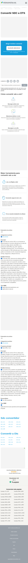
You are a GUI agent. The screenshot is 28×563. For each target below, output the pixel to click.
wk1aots (11, 442)
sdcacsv (18, 426)
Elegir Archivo (14, 48)
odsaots (18, 437)
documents (5, 236)
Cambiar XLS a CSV (18, 510)
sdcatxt (18, 421)
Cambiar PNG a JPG (18, 507)
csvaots (3, 442)
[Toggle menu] (26, 3)
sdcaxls (3, 421)
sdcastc (3, 426)
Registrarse (16, 52)
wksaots (18, 442)
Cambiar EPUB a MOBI (6, 496)
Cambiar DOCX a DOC (19, 512)
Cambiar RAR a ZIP (5, 499)
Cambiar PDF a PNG (18, 518)
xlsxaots (11, 437)
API (14, 545)
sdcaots (11, 424)
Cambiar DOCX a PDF (19, 515)
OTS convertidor (8, 8)
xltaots (18, 439)
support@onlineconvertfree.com (14, 559)
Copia (24, 85)
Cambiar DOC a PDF (5, 515)
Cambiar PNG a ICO (18, 520)
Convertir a (9, 433)
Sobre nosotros (14, 531)
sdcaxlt (10, 426)
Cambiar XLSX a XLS (5, 512)
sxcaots (3, 439)
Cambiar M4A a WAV (5, 502)
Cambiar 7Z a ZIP (5, 491)
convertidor (10, 418)
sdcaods (3, 424)
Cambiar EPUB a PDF (19, 494)
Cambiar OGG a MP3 (19, 504)
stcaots (10, 439)
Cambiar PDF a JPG (5, 518)
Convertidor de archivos (6, 7)
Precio (14, 548)
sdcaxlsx (11, 421)
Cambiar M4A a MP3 (5, 494)
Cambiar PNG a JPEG (6, 510)
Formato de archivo (14, 535)
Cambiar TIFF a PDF (5, 520)
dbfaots (10, 444)
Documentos (16, 7)
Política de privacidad (14, 538)
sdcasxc (18, 424)
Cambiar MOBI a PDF (6, 504)
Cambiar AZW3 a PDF (6, 507)
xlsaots (2, 437)
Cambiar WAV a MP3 (18, 491)
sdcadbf (3, 428)
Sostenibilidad (14, 552)
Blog (14, 555)
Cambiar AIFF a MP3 (19, 502)
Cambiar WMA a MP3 (19, 496)
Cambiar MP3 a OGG (19, 499)
